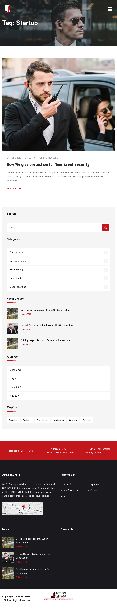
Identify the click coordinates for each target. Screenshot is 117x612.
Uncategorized (18, 286)
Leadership (16, 278)
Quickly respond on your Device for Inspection (45, 340)
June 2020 (15, 369)
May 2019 (15, 395)
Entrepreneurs (49, 158)
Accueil (67, 484)
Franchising (16, 269)
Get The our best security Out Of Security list (45, 309)
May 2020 (15, 378)
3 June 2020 (26, 314)
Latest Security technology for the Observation (47, 325)
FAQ (65, 496)
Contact (94, 490)
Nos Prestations (72, 490)
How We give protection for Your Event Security (48, 164)
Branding (13, 420)
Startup (73, 420)
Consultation (17, 252)
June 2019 (15, 386)
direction (30, 158)
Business (27, 420)
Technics (86, 420)
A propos (94, 484)
